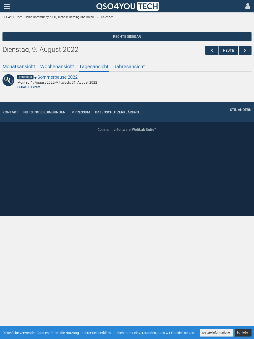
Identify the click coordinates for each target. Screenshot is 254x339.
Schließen (243, 332)
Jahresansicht (129, 66)
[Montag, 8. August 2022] (211, 50)
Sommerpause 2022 (57, 77)
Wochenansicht (57, 66)
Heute (228, 50)
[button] (6, 6)
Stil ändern (241, 110)
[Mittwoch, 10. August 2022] (245, 50)
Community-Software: (127, 130)
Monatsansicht (18, 66)
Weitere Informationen (216, 332)
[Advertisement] (127, 174)
